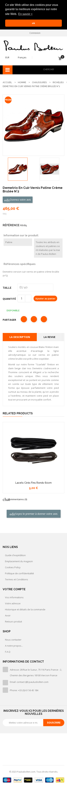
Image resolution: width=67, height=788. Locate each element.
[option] (18, 169)
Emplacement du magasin (19, 561)
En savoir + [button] (25, 13)
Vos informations (14, 597)
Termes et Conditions (16, 579)
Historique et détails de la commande (25, 609)
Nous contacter (13, 639)
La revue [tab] (49, 337)
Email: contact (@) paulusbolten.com (29, 682)
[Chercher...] (61, 69)
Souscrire (54, 722)
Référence (11, 225)
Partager (24, 319)
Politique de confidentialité (19, 573)
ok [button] (33, 23)
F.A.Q (7, 651)
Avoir (8, 615)
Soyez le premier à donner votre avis (36, 513)
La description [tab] (19, 337)
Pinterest (44, 319)
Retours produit (13, 621)
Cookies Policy (13, 567)
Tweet (34, 319)
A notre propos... (14, 645)
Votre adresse (13, 603)
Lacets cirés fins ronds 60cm (33, 482)
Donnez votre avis (20, 199)
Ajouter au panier (45, 298)
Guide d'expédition (15, 555)
